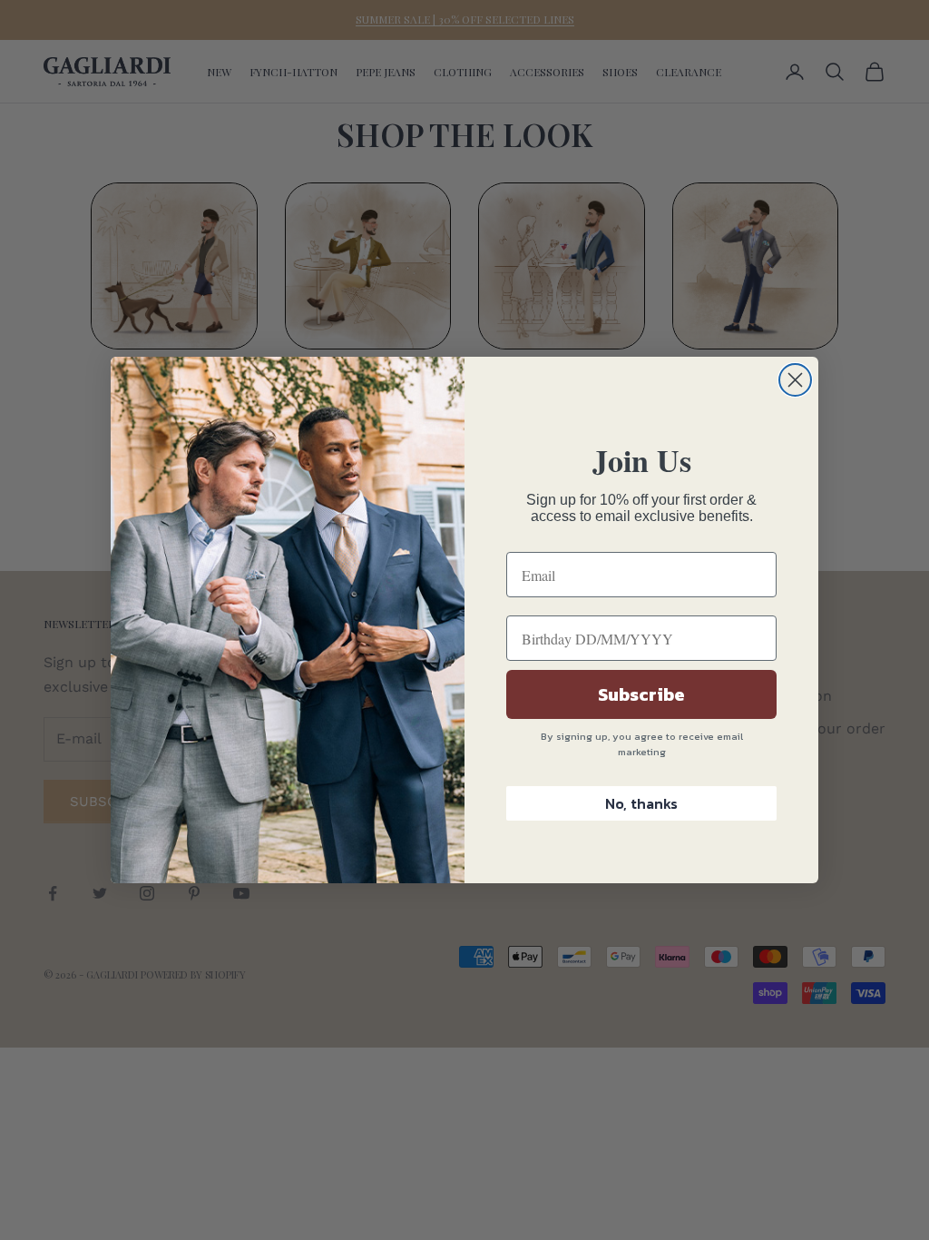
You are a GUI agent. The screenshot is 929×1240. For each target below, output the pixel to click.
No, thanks (641, 803)
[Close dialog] (795, 380)
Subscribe (641, 694)
